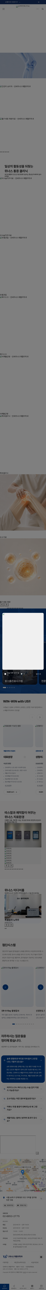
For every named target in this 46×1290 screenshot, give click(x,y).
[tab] (21, 673)
